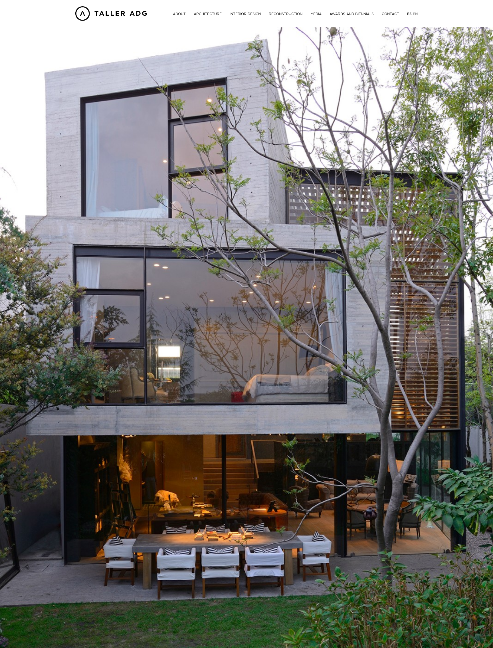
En (415, 14)
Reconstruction (285, 14)
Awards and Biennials (352, 14)
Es (410, 14)
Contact (390, 14)
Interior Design (245, 14)
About (179, 14)
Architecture (208, 14)
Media (316, 14)
